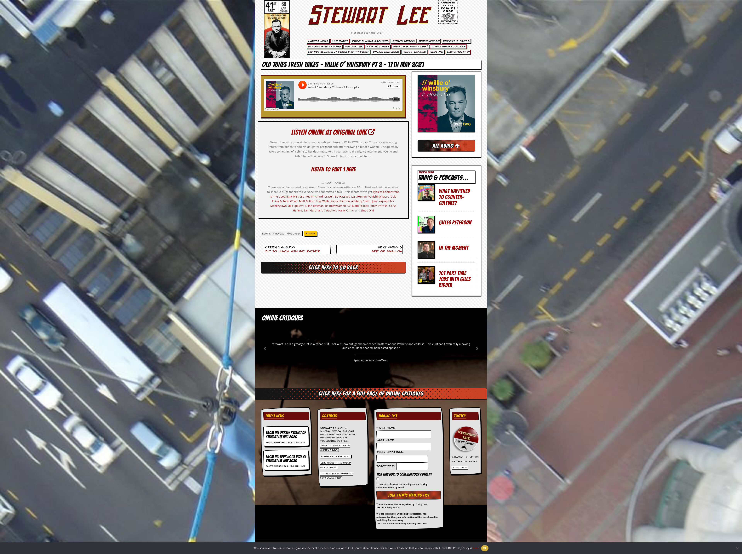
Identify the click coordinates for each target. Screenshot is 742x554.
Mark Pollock (360, 206)
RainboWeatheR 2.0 (338, 206)
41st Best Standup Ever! (367, 32)
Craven (329, 196)
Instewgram (457, 52)
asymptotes (386, 201)
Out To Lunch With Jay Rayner (292, 251)
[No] (737, 548)
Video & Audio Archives (370, 41)
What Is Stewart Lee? (410, 46)
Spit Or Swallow (387, 251)
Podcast (310, 233)
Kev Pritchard (314, 196)
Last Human (359, 196)
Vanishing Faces (378, 196)
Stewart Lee (367, 20)
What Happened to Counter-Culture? (454, 197)
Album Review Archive (448, 46)
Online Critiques (385, 52)
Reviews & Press (456, 41)
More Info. (460, 468)
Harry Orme (346, 210)
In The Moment (454, 248)
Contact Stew (378, 46)
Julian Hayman (314, 206)
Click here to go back (333, 267)
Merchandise (428, 41)
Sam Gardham (313, 210)
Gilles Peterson (455, 222)
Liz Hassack (342, 196)
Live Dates (340, 41)
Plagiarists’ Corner (324, 46)
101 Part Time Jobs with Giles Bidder (455, 279)
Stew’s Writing (403, 41)
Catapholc (330, 210)
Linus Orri (367, 210)
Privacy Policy (392, 507)
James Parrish (379, 206)
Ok (485, 548)
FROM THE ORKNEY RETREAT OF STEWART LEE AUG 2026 (286, 434)
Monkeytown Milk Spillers (286, 206)
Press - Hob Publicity (336, 456)
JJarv (375, 201)
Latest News (318, 41)
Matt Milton (306, 201)
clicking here (421, 504)
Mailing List (354, 46)
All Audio (443, 146)
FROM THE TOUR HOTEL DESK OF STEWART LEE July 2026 (286, 458)
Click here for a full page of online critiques (371, 393)
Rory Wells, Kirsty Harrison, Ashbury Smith (343, 201)
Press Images (414, 52)
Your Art (436, 52)
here (475, 548)
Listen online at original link (329, 132)
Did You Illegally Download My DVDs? (338, 52)
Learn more (382, 523)
